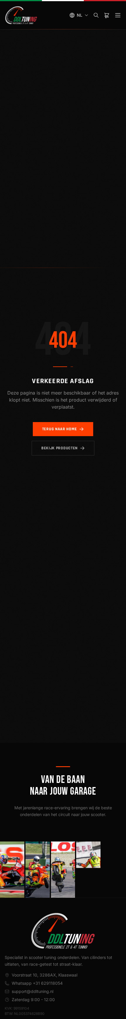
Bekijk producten (59, 448)
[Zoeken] (96, 15)
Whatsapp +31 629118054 (37, 983)
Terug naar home (59, 429)
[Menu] (117, 15)
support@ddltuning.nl (32, 991)
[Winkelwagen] (107, 15)
